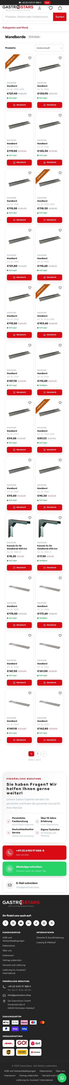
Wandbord (12, 86)
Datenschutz (9, 945)
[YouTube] (21, 923)
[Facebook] (5, 923)
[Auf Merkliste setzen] (30, 58)
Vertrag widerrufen (12, 960)
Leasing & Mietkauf (46, 942)
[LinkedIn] (28, 923)
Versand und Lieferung (14, 965)
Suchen (60, 17)
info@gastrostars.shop (19, 995)
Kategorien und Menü (15, 27)
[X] (52, 923)
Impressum (8, 955)
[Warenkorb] (62, 8)
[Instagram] (13, 923)
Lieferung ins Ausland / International (14, 971)
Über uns (7, 950)
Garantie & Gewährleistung (50, 937)
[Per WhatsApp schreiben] (61, 1077)
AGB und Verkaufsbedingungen (13, 939)
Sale (47, 2)
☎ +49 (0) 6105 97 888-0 (30, 2)
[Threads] (44, 923)
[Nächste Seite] (43, 753)
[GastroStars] (18, 8)
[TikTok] (36, 923)
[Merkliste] (50, 8)
